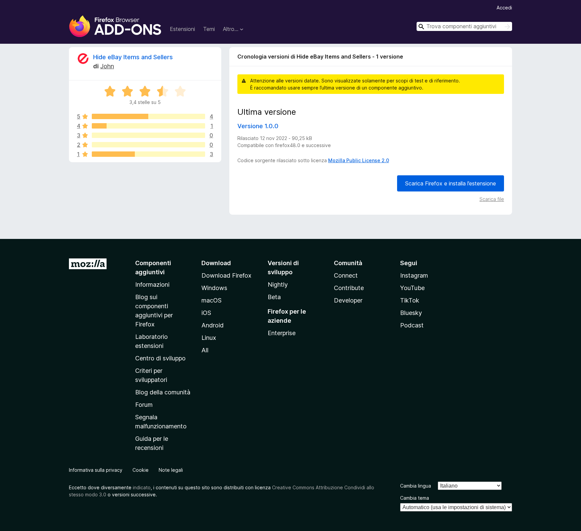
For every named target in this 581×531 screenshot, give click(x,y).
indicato (142, 487)
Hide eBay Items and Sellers (133, 57)
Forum (144, 404)
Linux (208, 337)
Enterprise (282, 333)
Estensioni (182, 29)
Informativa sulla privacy (95, 470)
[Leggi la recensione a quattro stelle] (148, 126)
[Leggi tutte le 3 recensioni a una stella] (148, 154)
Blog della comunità (162, 392)
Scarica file (491, 199)
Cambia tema (414, 498)
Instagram (414, 275)
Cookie (140, 470)
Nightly (278, 284)
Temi (209, 29)
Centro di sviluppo (160, 358)
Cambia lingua (415, 486)
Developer (348, 300)
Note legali (171, 470)
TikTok (409, 300)
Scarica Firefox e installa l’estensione (450, 183)
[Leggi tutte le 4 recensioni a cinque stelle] (148, 116)
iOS (206, 312)
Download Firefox (226, 275)
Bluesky (411, 312)
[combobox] (464, 26)
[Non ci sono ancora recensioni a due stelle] (148, 144)
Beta (274, 296)
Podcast (412, 325)
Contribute (349, 287)
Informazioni (152, 284)
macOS (211, 300)
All (204, 350)
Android (212, 325)
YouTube (412, 287)
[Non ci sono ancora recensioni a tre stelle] (148, 135)
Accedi (504, 7)
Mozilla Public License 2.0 (358, 160)
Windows (214, 287)
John (107, 66)
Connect (346, 275)
